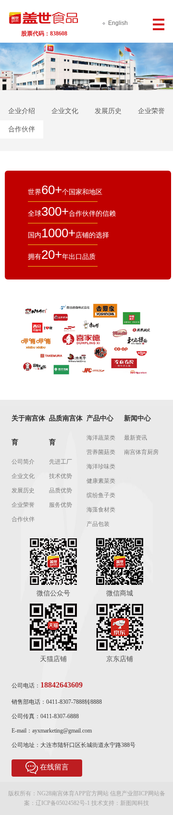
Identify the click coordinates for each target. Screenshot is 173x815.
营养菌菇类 (100, 452)
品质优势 (60, 490)
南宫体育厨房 (141, 452)
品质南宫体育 (66, 430)
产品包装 (98, 524)
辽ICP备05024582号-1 (63, 803)
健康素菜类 (100, 480)
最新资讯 (135, 437)
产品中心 (99, 418)
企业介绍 (21, 111)
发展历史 (108, 111)
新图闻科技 (134, 803)
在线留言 (54, 767)
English (118, 23)
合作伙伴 (21, 129)
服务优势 (60, 504)
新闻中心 (137, 418)
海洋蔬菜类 (100, 437)
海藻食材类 (100, 509)
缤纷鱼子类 (100, 495)
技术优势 (60, 476)
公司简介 (23, 461)
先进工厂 (60, 461)
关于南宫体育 (28, 430)
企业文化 (64, 111)
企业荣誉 (151, 111)
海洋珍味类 (100, 466)
